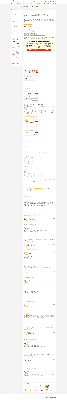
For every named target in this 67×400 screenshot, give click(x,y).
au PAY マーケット (27, 26)
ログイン (52, 1)
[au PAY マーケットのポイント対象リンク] (26, 29)
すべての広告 (13, 9)
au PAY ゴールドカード (27, 17)
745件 (35, 31)
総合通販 (23, 9)
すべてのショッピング (18, 9)
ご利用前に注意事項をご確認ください (39, 181)
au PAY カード (26, 16)
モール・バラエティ (27, 9)
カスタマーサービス (51, 169)
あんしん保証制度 (29, 157)
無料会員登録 (47, 1)
